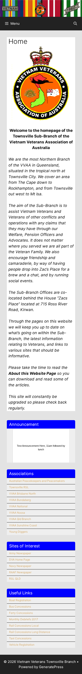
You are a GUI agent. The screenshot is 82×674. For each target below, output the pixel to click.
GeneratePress (51, 667)
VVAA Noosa (17, 512)
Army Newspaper (20, 553)
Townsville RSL (19, 487)
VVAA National (18, 506)
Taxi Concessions (20, 638)
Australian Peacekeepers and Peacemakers (37, 481)
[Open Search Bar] (75, 23)
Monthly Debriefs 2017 (23, 619)
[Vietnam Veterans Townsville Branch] (41, 8)
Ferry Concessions (21, 613)
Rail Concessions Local (24, 625)
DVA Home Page (19, 559)
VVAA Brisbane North (22, 493)
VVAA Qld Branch (20, 519)
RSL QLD (15, 578)
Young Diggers (18, 531)
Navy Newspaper (20, 566)
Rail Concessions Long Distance (29, 632)
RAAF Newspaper (20, 572)
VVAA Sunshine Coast (23, 525)
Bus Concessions (20, 606)
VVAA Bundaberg (20, 500)
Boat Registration (20, 600)
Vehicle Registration (21, 644)
